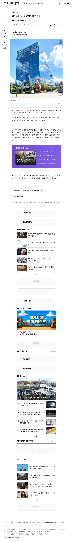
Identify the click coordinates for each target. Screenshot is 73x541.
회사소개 (5, 523)
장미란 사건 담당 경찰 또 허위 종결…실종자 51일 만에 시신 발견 (41, 260)
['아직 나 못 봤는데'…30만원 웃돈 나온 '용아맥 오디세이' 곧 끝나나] (51, 407)
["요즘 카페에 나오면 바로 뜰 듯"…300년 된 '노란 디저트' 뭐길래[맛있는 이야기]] (51, 433)
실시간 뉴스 (27, 3)
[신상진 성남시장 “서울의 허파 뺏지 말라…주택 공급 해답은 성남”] (51, 425)
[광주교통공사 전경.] (36, 68)
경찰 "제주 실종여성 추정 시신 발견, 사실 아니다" (36, 397)
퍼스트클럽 (25, 523)
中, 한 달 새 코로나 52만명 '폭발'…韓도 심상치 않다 (41, 243)
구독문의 (32, 523)
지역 (17, 12)
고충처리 (62, 523)
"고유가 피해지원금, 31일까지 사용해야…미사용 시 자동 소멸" (42, 268)
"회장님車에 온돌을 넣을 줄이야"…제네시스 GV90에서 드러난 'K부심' (42, 485)
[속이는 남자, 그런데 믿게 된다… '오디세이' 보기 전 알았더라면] (22, 479)
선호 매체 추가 (32, 24)
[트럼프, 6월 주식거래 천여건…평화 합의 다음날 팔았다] (22, 254)
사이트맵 (5, 525)
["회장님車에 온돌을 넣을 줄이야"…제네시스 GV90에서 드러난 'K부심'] (22, 488)
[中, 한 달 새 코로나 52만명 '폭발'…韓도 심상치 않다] (22, 246)
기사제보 (37, 523)
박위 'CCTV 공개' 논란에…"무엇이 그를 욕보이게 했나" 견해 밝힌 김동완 (48, 159)
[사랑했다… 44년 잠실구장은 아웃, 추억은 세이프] (22, 497)
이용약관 (56, 523)
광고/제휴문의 (12, 523)
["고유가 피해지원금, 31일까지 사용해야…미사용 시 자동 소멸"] (22, 271)
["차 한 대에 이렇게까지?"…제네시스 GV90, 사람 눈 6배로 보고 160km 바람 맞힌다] (51, 416)
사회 (13, 12)
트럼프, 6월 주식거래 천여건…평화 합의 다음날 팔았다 (41, 251)
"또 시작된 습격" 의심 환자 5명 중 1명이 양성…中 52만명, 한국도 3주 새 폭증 (48, 163)
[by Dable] (53, 442)
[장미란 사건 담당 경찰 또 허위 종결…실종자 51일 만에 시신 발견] (22, 262)
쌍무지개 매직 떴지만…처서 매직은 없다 (41, 467)
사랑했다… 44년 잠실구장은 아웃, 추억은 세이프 (42, 494)
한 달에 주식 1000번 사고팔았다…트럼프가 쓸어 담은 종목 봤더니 (48, 152)
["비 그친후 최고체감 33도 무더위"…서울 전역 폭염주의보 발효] (22, 238)
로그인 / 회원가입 (59, 3)
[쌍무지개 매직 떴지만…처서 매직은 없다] (22, 470)
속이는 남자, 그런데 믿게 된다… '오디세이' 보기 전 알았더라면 (42, 476)
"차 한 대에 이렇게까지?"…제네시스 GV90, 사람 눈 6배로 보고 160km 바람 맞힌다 (48, 156)
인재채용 (19, 523)
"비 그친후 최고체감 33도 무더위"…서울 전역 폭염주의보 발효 (41, 235)
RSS (42, 523)
